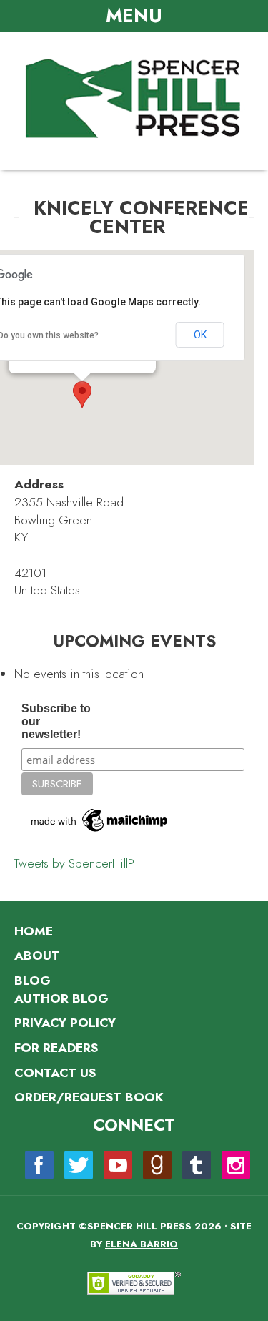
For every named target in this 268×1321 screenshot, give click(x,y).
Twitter (78, 1165)
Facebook (39, 1165)
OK (200, 334)
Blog (32, 980)
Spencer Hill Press (134, 99)
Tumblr (196, 1165)
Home (33, 931)
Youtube (118, 1165)
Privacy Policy (65, 1022)
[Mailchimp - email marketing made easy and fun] (100, 832)
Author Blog (61, 998)
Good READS (157, 1165)
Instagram (236, 1165)
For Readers (56, 1047)
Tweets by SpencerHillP (74, 863)
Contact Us (55, 1072)
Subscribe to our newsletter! (56, 721)
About (37, 955)
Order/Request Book (89, 1097)
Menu (134, 16)
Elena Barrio (141, 1244)
